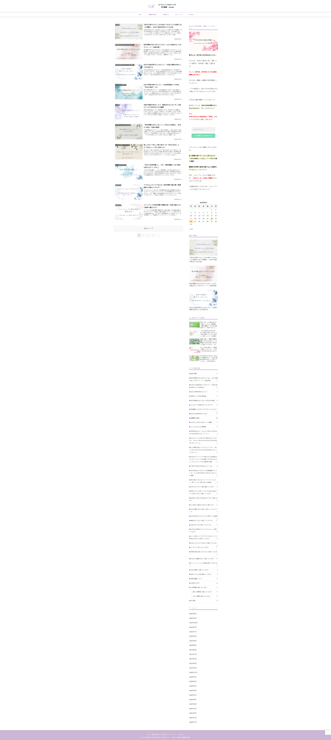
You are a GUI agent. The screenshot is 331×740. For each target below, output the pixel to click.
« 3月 (191, 229)
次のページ (148, 228)
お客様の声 (164, 734)
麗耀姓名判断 (155, 734)
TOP (148, 734)
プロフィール (173, 734)
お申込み (181, 734)
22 (211, 218)
